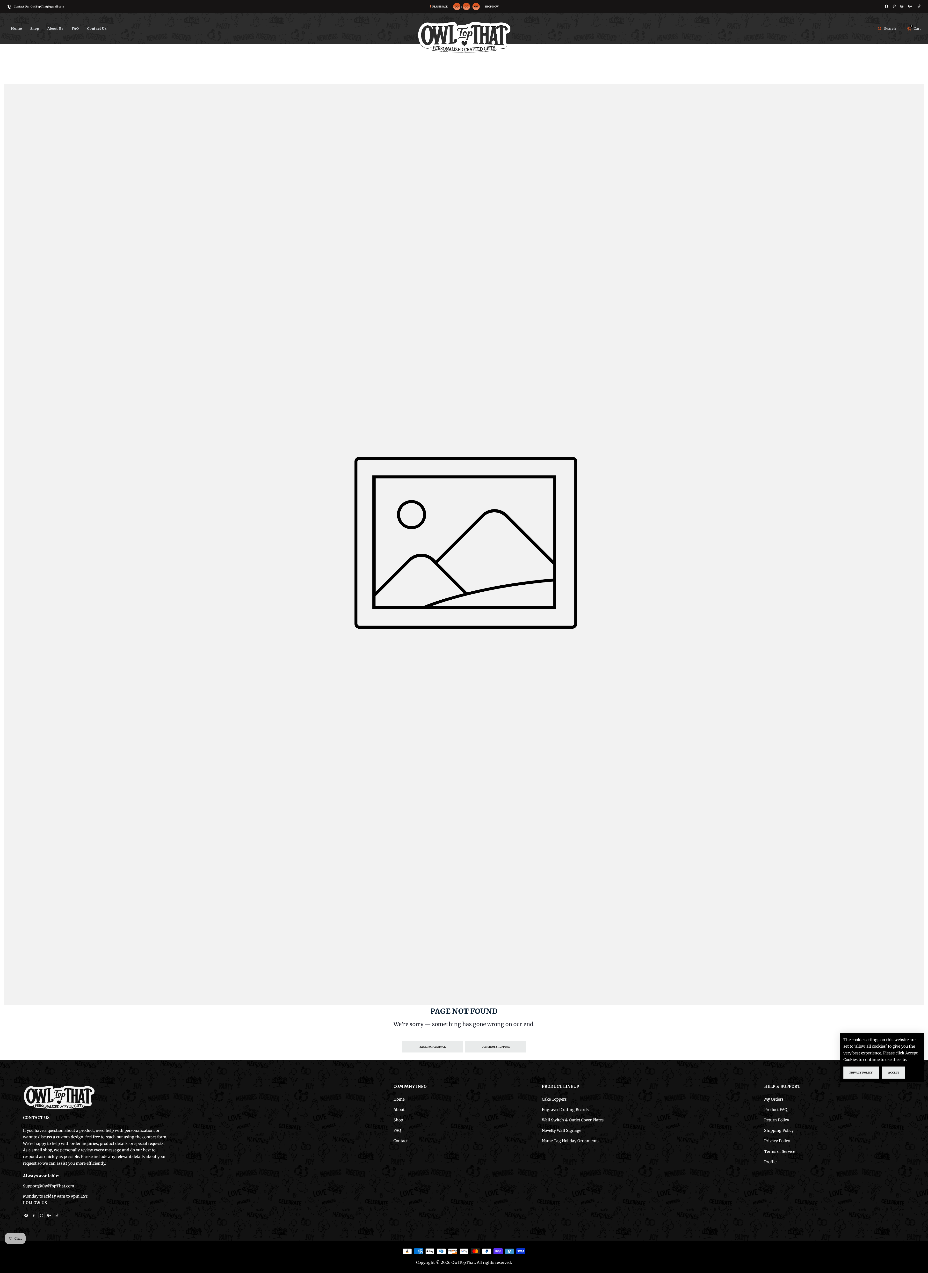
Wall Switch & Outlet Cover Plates (573, 1120)
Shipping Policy (779, 1130)
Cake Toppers (554, 1099)
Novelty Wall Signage (561, 1130)
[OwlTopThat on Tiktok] (919, 6)
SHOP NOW (492, 6)
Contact (400, 1140)
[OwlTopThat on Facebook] (886, 6)
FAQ (75, 28)
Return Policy (776, 1120)
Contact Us (97, 28)
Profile (770, 1161)
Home (16, 28)
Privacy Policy (777, 1140)
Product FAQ (775, 1109)
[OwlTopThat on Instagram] (901, 6)
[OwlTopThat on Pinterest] (894, 6)
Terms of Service (779, 1151)
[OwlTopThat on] (910, 6)
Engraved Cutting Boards (565, 1109)
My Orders (773, 1099)
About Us (55, 28)
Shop (398, 1120)
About (399, 1109)
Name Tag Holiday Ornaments (570, 1140)
